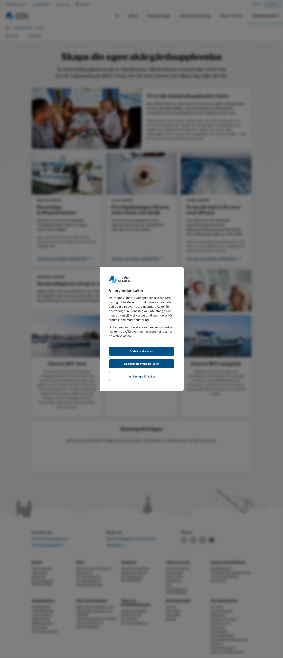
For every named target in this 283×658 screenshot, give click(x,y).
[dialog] (141, 329)
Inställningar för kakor (141, 376)
